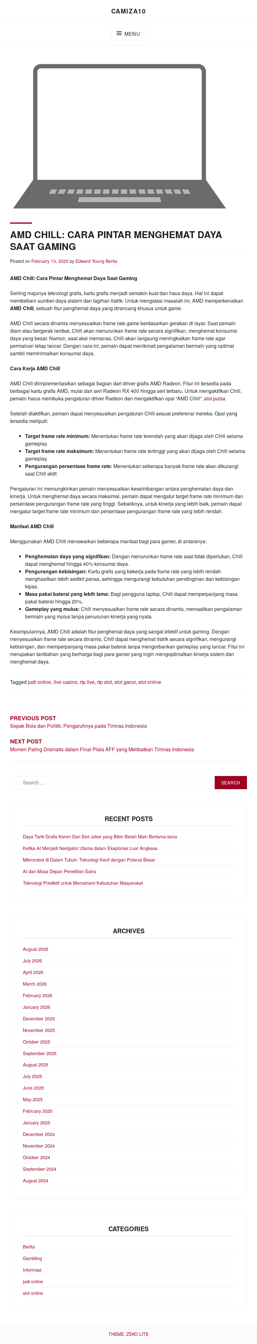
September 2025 (39, 1053)
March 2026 (35, 983)
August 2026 (35, 948)
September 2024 (39, 1168)
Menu (132, 33)
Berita (111, 261)
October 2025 (36, 1041)
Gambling (32, 1258)
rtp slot (104, 681)
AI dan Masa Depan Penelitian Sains (59, 871)
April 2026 (33, 972)
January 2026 (36, 1006)
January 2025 (36, 1122)
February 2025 (37, 1110)
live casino (65, 681)
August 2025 (35, 1064)
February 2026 (37, 995)
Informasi (32, 1269)
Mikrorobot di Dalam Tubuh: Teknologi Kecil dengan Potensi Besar (89, 859)
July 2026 (32, 960)
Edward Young (90, 261)
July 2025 (32, 1076)
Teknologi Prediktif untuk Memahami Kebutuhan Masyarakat (83, 882)
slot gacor (125, 681)
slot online (149, 681)
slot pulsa (214, 398)
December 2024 (39, 1134)
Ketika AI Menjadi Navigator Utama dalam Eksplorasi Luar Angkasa (90, 848)
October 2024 (36, 1157)
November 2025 (39, 1030)
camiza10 (128, 10)
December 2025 (39, 1018)
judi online (39, 681)
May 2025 (33, 1099)
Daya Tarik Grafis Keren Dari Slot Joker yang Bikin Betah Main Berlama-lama (100, 836)
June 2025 (33, 1087)
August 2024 (35, 1180)
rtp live (87, 681)
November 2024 (39, 1145)
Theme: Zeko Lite (128, 1334)
